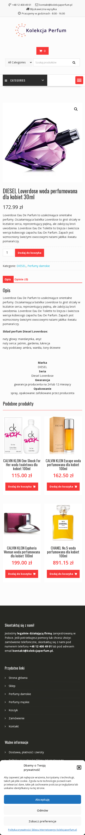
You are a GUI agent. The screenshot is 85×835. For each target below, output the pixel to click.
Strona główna (18, 678)
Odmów (42, 810)
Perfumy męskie (19, 702)
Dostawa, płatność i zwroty (26, 752)
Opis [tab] (8, 279)
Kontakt (14, 726)
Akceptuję (42, 799)
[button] (79, 767)
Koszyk (13, 710)
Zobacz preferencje (42, 821)
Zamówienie (17, 718)
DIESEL (21, 266)
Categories (17, 80)
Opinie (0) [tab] (21, 279)
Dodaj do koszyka (29, 253)
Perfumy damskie (38, 266)
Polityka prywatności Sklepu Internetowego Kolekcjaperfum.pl (42, 829)
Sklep (12, 686)
